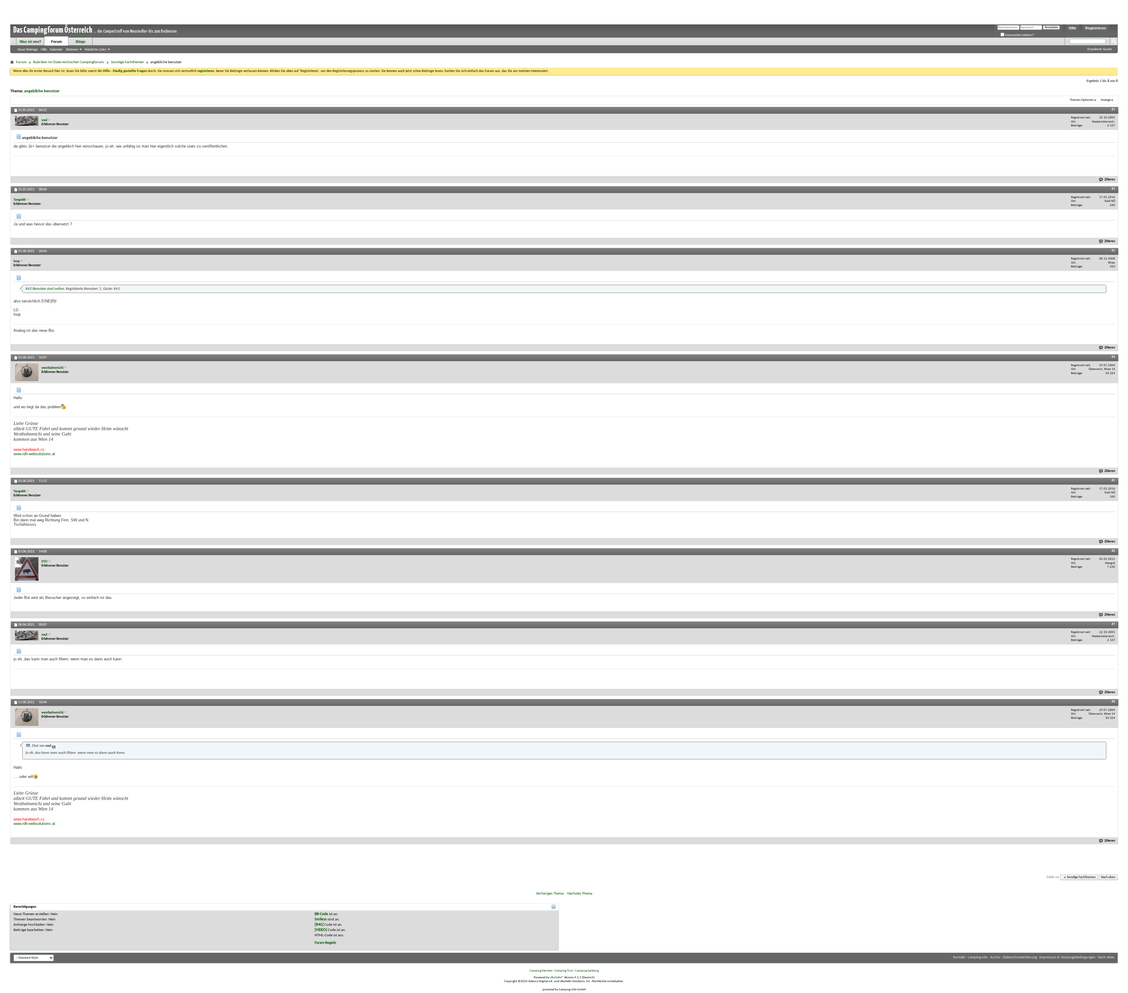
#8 (1113, 702)
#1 (1113, 109)
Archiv (995, 957)
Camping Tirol (564, 970)
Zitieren (1109, 179)
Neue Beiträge (28, 49)
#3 (1113, 250)
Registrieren (1095, 28)
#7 (1113, 624)
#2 (1113, 189)
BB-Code (321, 914)
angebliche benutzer (42, 91)
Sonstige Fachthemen (127, 62)
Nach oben (1108, 877)
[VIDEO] (321, 930)
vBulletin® (556, 977)
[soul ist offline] (26, 121)
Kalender (56, 49)
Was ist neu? (30, 42)
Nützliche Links (95, 49)
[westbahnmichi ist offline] (26, 372)
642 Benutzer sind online (45, 289)
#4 (1113, 357)
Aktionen (72, 49)
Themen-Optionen (1082, 100)
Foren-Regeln (325, 943)
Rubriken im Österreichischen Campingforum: (68, 62)
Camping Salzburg (587, 970)
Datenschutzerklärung (1020, 957)
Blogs (80, 42)
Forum (56, 42)
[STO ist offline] (26, 569)
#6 (1113, 551)
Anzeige (1106, 100)
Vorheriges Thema (550, 893)
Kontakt (959, 957)
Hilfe (1072, 28)
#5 (1113, 480)
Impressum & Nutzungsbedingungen (1067, 957)
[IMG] (319, 925)
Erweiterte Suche (1099, 49)
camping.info (978, 957)
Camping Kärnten (541, 970)
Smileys (321, 919)
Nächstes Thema (579, 893)
